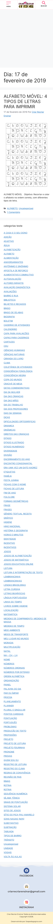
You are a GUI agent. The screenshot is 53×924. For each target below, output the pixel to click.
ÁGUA (7, 245)
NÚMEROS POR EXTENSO (17, 672)
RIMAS (7, 781)
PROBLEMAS (10, 726)
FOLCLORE (9, 497)
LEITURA (8, 568)
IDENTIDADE (10, 539)
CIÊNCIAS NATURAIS (14, 354)
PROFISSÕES (10, 735)
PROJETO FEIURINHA (14, 747)
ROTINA (7, 785)
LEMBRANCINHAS (13, 581)
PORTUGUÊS (10, 722)
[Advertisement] (26, 37)
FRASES (8, 509)
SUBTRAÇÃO (10, 827)
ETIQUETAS (9, 472)
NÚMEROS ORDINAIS (14, 668)
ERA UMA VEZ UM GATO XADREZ (20, 467)
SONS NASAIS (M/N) (14, 819)
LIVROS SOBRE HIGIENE (16, 606)
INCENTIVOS (10, 547)
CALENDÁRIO (10, 329)
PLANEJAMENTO (12, 701)
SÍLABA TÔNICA (12, 798)
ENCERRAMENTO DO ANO (17, 459)
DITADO (7, 438)
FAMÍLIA (8, 476)
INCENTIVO (9, 543)
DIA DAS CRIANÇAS (13, 396)
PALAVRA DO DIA (12, 689)
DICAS (7, 417)
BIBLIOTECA (10, 300)
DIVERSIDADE (10, 451)
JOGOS (7, 551)
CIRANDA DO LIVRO (13, 358)
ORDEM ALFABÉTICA (14, 676)
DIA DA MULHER (12, 392)
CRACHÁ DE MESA (13, 384)
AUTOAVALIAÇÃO (12, 279)
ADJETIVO (9, 241)
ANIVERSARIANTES (13, 262)
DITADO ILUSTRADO (14, 442)
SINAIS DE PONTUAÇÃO (16, 802)
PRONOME (9, 752)
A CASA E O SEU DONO (15, 233)
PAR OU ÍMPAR (11, 693)
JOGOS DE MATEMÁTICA (16, 560)
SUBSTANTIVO (11, 823)
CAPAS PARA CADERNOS (16, 337)
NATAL (7, 651)
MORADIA (8, 643)
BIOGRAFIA (9, 316)
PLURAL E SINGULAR (14, 710)
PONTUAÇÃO (10, 718)
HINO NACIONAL (12, 526)
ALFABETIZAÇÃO (12, 249)
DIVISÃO (8, 455)
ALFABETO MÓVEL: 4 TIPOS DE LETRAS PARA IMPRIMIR (25, 101)
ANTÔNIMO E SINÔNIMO (16, 266)
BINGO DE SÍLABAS (13, 312)
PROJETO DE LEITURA (15, 743)
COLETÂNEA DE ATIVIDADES (18, 367)
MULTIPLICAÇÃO (12, 647)
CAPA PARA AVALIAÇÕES (16, 333)
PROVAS (8, 756)
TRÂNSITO (9, 840)
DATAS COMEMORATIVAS (16, 388)
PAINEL (7, 685)
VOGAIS (8, 852)
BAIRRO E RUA (11, 296)
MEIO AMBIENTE (12, 630)
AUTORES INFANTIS (14, 283)
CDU (6, 346)
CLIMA (7, 363)
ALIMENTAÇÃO (11, 258)
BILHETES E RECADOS (15, 304)
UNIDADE (8, 848)
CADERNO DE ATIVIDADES (17, 325)
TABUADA (9, 831)
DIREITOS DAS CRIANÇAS (16, 434)
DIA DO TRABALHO (13, 405)
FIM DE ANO (10, 493)
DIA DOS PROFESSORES (16, 409)
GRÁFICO (8, 518)
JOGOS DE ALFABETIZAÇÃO (18, 555)
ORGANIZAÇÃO (11, 680)
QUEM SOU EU (11, 760)
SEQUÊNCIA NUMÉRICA (15, 794)
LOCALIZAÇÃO (11, 610)
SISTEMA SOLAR (12, 806)
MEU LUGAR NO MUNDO (16, 638)
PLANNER (9, 705)
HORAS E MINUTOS (13, 535)
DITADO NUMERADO (14, 446)
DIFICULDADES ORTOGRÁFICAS (19, 421)
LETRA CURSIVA (12, 589)
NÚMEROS (9, 664)
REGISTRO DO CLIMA (14, 768)
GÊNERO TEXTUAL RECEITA (18, 514)
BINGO (7, 308)
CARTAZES (9, 342)
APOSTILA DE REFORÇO (16, 270)
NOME (7, 659)
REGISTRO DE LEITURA (15, 764)
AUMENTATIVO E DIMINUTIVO (19, 275)
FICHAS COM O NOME (15, 484)
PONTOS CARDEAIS (13, 714)
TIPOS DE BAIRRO (12, 835)
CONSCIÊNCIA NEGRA (15, 375)
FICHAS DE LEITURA (14, 488)
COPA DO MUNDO (13, 379)
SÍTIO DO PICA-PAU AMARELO (19, 814)
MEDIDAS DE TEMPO (14, 626)
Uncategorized (26, 208)
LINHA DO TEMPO (13, 602)
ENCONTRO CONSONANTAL (18, 463)
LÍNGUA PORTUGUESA (15, 597)
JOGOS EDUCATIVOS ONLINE (18, 564)
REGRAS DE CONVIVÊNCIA (17, 773)
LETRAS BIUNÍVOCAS (14, 593)
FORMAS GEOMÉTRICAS (16, 501)
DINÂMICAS (9, 430)
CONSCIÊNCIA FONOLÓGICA (18, 371)
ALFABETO (12, 208)
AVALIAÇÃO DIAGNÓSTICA (17, 287)
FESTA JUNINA (11, 480)
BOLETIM (8, 321)
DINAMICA (9, 426)
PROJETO (8, 739)
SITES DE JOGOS (12, 810)
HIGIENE (8, 522)
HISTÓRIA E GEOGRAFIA (16, 530)
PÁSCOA (8, 697)
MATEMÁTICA (11, 614)
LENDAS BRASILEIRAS (15, 585)
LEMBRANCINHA (12, 576)
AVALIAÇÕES (10, 291)
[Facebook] (26, 870)
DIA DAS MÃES (11, 400)
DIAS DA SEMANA (13, 413)
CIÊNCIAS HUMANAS (14, 350)
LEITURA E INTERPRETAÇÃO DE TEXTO (23, 572)
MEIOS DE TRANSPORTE (16, 634)
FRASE (7, 505)
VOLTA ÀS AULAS (13, 856)
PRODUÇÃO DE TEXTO (15, 731)
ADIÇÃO (8, 237)
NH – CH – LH (11, 655)
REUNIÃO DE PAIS (12, 777)
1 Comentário (13, 212)
